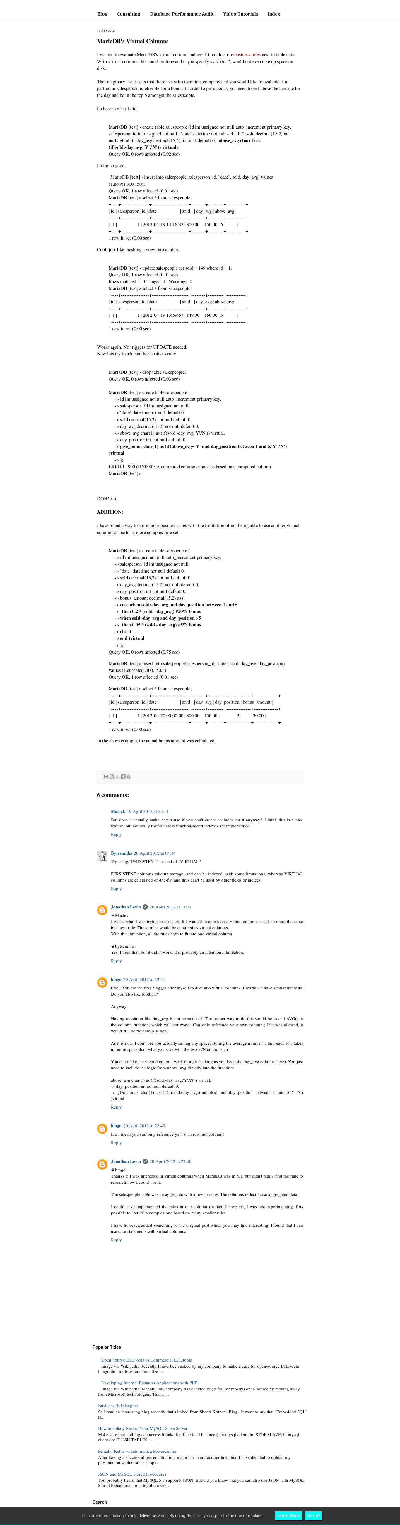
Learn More (288, 1515)
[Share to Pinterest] (128, 776)
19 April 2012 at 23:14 (148, 811)
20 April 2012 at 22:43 (144, 1125)
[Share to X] (117, 776)
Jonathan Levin (126, 906)
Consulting (129, 14)
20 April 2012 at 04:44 (155, 853)
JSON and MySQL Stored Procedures (132, 1474)
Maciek (118, 811)
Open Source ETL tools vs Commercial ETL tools (146, 1360)
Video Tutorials (240, 14)
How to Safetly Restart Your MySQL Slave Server (142, 1428)
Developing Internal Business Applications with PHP (149, 1382)
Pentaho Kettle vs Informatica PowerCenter (137, 1451)
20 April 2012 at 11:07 (171, 907)
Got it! (313, 1515)
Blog (102, 14)
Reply (116, 834)
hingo (116, 979)
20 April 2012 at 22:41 (144, 979)
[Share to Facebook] (123, 776)
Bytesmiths (121, 853)
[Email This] (106, 776)
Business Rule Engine (118, 1405)
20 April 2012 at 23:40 (171, 1161)
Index (274, 14)
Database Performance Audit (182, 14)
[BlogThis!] (111, 776)
